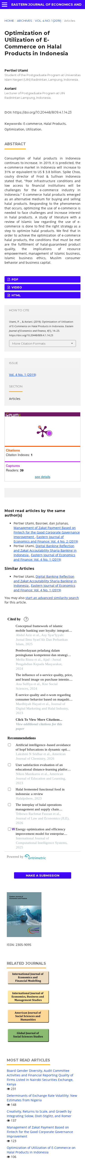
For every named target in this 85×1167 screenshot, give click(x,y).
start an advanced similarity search (52, 598)
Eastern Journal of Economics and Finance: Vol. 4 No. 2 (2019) (46, 539)
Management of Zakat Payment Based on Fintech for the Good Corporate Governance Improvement (47, 532)
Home (9, 20)
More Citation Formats (28, 343)
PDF (14, 279)
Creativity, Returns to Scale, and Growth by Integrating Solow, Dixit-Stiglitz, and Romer (39, 1113)
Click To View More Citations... (39, 719)
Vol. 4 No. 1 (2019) (48, 20)
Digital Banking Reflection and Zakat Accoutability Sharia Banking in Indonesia (45, 550)
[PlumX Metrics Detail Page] (42, 431)
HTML (16, 295)
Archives (24, 20)
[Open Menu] (4, 4)
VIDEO (16, 287)
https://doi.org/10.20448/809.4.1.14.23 (42, 112)
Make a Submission (42, 875)
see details (42, 476)
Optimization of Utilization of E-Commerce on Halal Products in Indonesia (41, 1149)
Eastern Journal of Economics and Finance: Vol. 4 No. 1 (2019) (44, 557)
